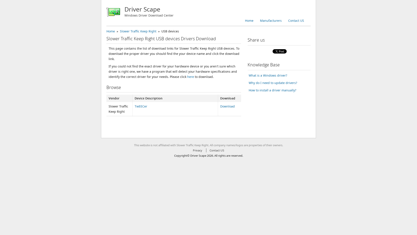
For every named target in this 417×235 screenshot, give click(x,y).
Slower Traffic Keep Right (138, 31)
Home (249, 20)
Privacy (197, 150)
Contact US (296, 20)
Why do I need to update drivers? (273, 83)
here (190, 77)
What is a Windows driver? (268, 75)
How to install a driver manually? (272, 90)
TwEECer (141, 106)
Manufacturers (271, 20)
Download (227, 106)
